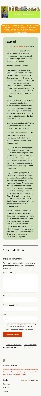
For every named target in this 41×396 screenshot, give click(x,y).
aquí (16, 143)
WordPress (34, 380)
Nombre (6, 295)
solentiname (30, 46)
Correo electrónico (10, 305)
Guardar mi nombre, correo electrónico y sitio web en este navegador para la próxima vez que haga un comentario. (21, 326)
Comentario (8, 272)
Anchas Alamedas (10, 365)
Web (5, 314)
